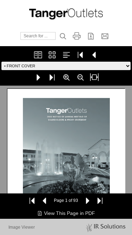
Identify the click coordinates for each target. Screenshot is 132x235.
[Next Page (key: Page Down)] (38, 77)
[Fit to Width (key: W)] (94, 77)
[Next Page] (87, 200)
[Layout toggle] (38, 55)
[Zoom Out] (80, 77)
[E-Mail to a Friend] (105, 36)
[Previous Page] (44, 200)
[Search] (63, 36)
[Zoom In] (66, 77)
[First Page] (32, 200)
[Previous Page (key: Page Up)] (94, 55)
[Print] (77, 36)
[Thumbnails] (52, 55)
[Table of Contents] (66, 55)
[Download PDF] (91, 36)
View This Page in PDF (69, 213)
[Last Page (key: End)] (52, 77)
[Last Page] (100, 200)
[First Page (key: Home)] (80, 55)
